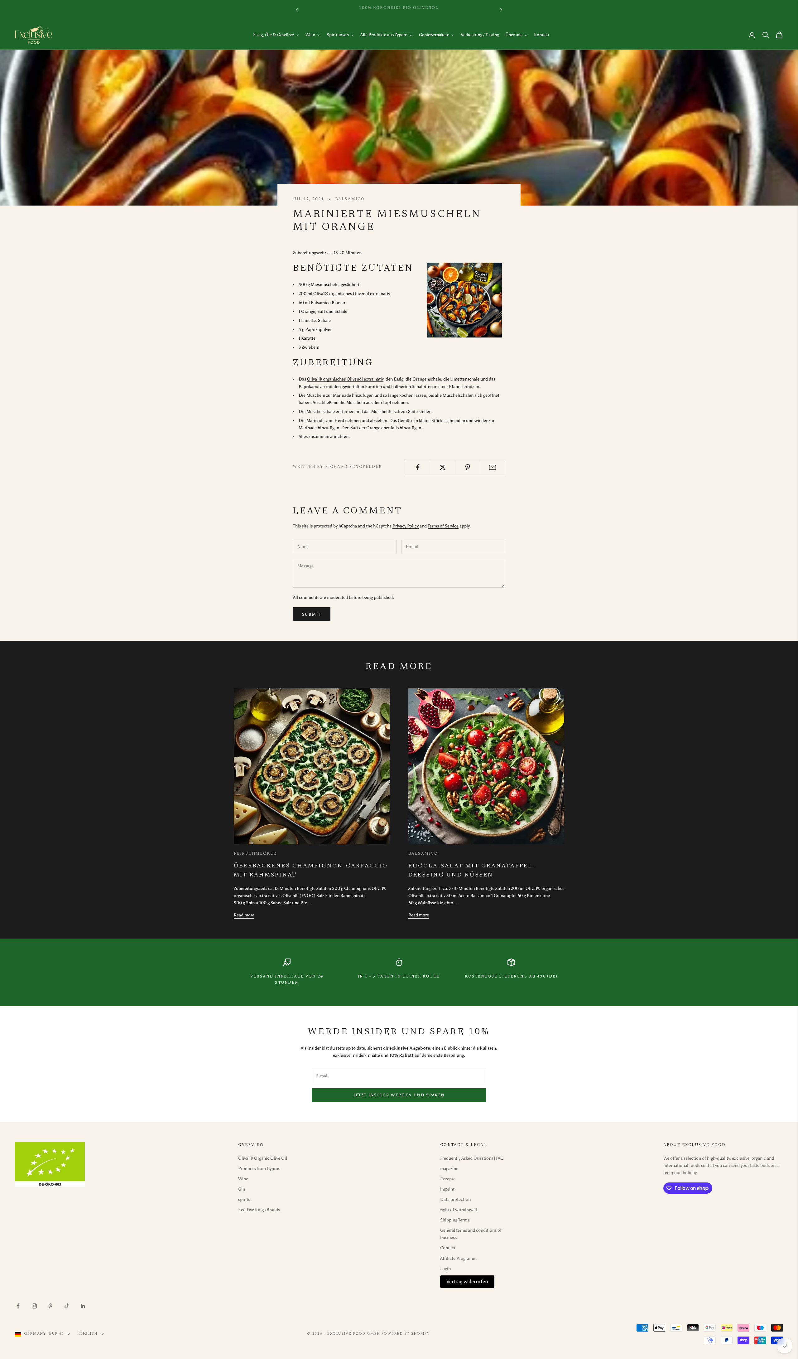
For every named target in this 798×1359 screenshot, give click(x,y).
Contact (447, 1247)
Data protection (455, 1199)
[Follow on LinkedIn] (83, 1306)
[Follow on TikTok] (67, 1306)
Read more (244, 915)
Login (445, 1268)
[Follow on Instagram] (34, 1306)
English (88, 1334)
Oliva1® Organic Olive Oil (262, 1158)
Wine (243, 1179)
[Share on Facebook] (417, 467)
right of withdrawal (458, 1209)
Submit (311, 614)
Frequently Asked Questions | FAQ (472, 1158)
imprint (447, 1189)
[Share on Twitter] (442, 467)
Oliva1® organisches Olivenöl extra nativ (351, 293)
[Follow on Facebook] (18, 1306)
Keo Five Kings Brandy (259, 1209)
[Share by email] (492, 467)
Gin (241, 1189)
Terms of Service (443, 526)
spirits (244, 1199)
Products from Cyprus (259, 1168)
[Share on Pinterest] (467, 467)
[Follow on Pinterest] (50, 1306)
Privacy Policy (405, 526)
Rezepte (447, 1179)
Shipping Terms (454, 1220)
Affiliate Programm (458, 1258)
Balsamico (350, 199)
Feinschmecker (255, 854)
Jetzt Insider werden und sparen (399, 1095)
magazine (449, 1168)
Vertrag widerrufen (467, 1281)
